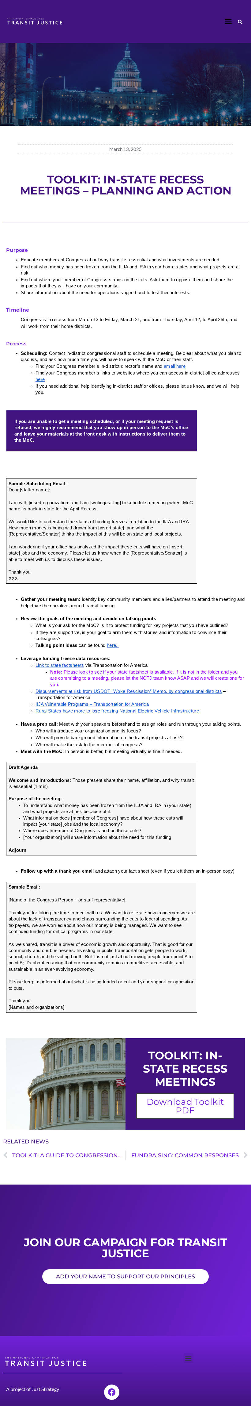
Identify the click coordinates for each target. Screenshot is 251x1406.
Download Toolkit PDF (185, 1106)
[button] (228, 21)
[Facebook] (111, 1392)
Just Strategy (45, 1389)
